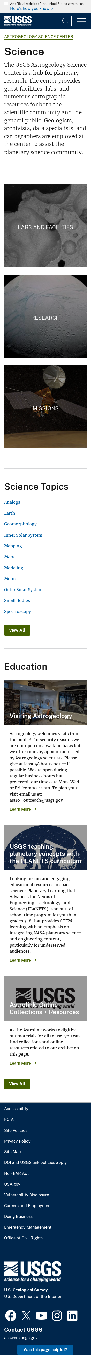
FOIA (9, 1119)
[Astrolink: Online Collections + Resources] (45, 998)
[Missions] (45, 406)
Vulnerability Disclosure (26, 1195)
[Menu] (81, 21)
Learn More (20, 809)
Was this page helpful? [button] (45, 1349)
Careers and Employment (28, 1205)
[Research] (45, 316)
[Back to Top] (72, 1337)
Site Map (12, 1152)
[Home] (18, 24)
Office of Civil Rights (23, 1238)
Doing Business (18, 1216)
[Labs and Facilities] (45, 225)
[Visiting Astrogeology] (45, 702)
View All (17, 630)
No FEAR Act (16, 1173)
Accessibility (16, 1109)
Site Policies (15, 1130)
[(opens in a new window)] (10, 1315)
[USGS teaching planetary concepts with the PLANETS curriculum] (45, 847)
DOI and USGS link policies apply (35, 1162)
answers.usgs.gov (20, 1337)
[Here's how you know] (45, 6)
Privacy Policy (17, 1141)
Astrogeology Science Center (38, 36)
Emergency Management (27, 1227)
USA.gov (12, 1184)
